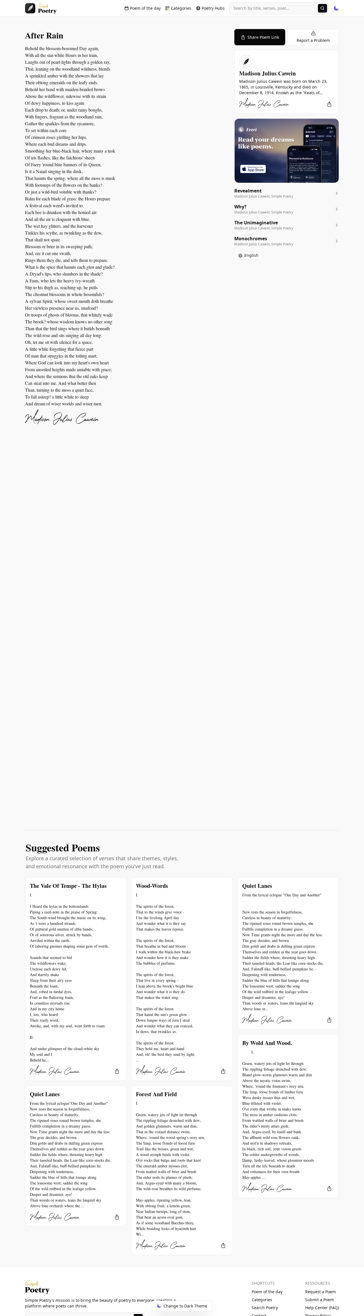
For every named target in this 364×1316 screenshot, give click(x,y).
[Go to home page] (41, 8)
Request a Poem (320, 1291)
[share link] (329, 104)
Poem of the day (267, 1291)
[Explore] (322, 8)
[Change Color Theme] (336, 8)
